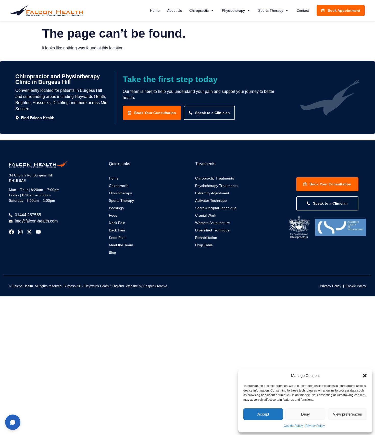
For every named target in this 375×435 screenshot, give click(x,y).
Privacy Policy (315, 426)
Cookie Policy (293, 426)
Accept (263, 414)
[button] (364, 375)
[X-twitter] (29, 232)
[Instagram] (20, 232)
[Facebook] (11, 232)
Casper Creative (155, 286)
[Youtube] (38, 232)
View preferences (347, 414)
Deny (305, 414)
